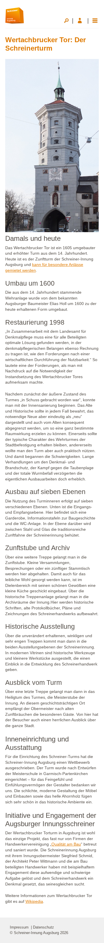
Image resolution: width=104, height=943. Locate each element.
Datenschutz (43, 927)
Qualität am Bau (66, 844)
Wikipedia (34, 901)
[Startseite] (14, 15)
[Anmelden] (81, 20)
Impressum (19, 927)
